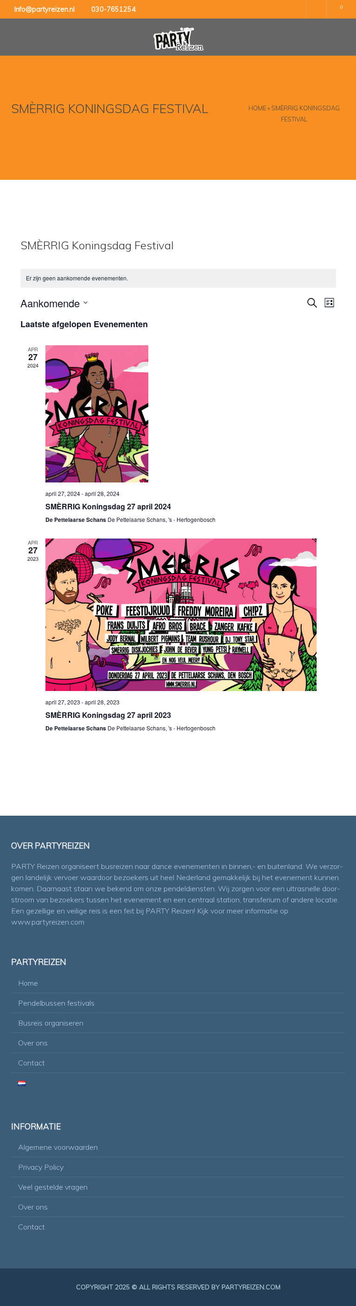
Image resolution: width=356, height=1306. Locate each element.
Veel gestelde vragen (53, 1187)
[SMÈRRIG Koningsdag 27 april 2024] (181, 413)
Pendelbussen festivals (56, 1003)
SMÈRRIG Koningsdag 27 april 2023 (108, 715)
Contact (31, 1062)
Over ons (33, 1042)
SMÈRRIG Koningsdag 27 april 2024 (108, 506)
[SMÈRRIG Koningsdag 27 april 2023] (181, 615)
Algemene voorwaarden (58, 1147)
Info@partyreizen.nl (44, 9)
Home (257, 108)
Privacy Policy (41, 1167)
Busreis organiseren (50, 1022)
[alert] (178, 278)
